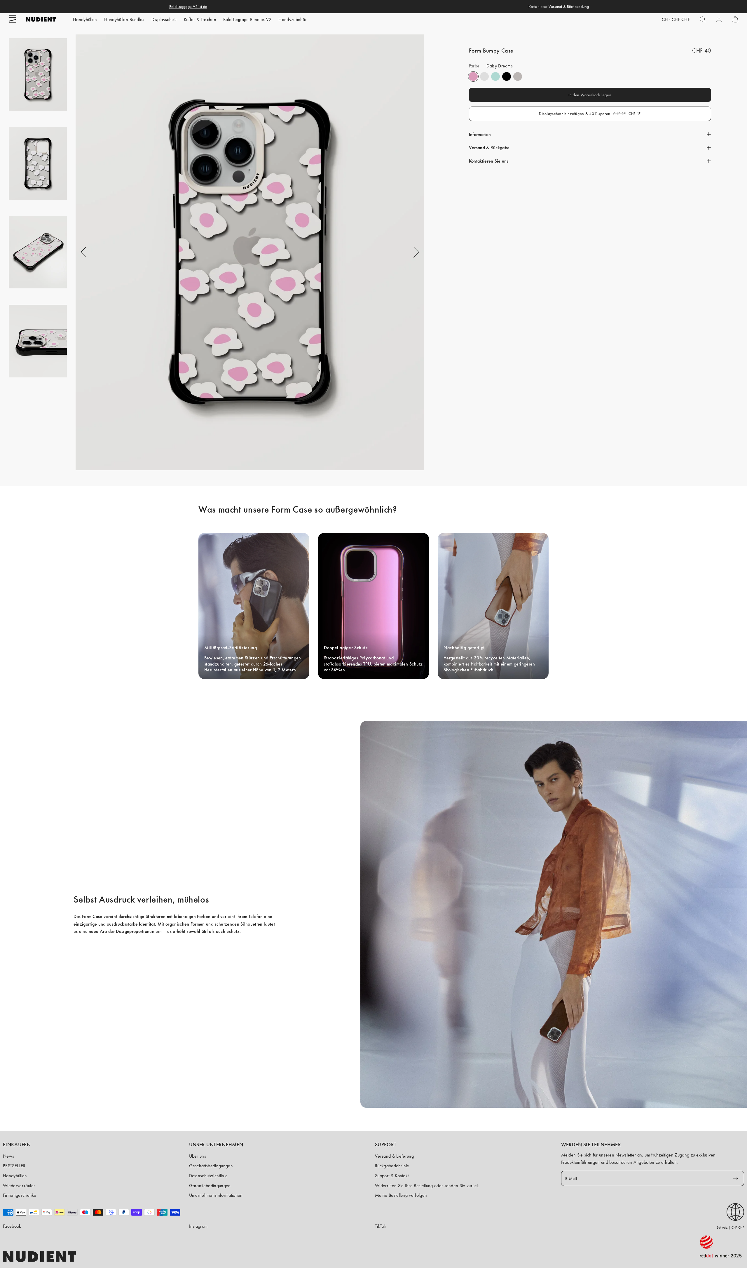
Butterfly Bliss (495, 76)
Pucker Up (517, 76)
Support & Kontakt (392, 1176)
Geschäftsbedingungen (211, 1166)
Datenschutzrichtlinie (208, 1176)
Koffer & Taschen (200, 19)
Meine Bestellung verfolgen (401, 1195)
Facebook (12, 1226)
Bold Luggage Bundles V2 (247, 19)
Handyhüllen (85, 19)
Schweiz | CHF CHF (730, 1227)
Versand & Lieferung (394, 1156)
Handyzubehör (292, 19)
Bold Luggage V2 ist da (188, 6)
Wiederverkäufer (19, 1185)
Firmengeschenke (19, 1195)
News (8, 1156)
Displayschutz (164, 19)
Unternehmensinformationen (216, 1195)
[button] (13, 19)
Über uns (197, 1156)
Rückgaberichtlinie (392, 1166)
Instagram (198, 1226)
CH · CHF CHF (676, 19)
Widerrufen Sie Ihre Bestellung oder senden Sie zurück (427, 1185)
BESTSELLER (14, 1166)
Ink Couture (506, 76)
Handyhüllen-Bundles (124, 19)
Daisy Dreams (473, 76)
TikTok (380, 1226)
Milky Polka (484, 76)
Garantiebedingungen (210, 1185)
